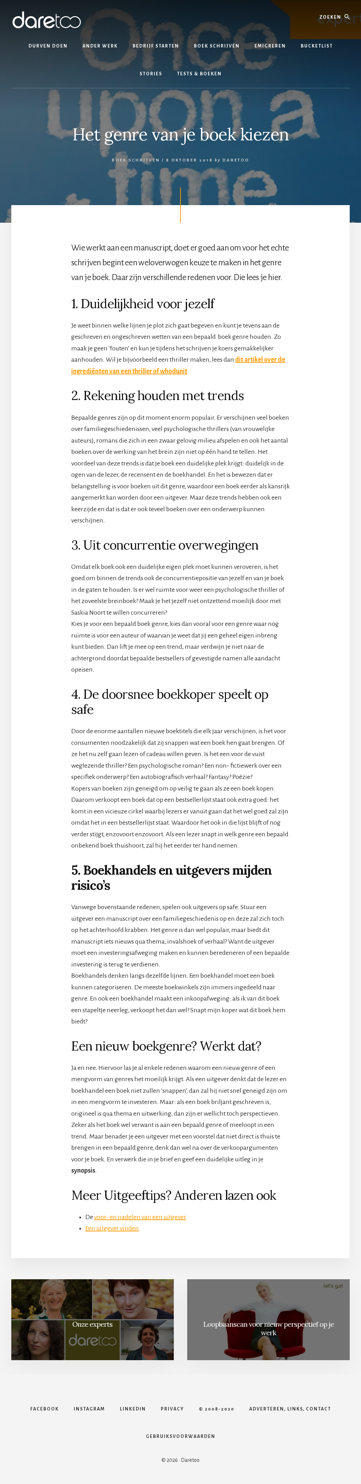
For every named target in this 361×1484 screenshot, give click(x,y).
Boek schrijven (136, 160)
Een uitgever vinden (112, 1228)
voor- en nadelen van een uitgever (140, 1216)
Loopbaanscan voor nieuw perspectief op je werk (268, 1328)
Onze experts (92, 1324)
